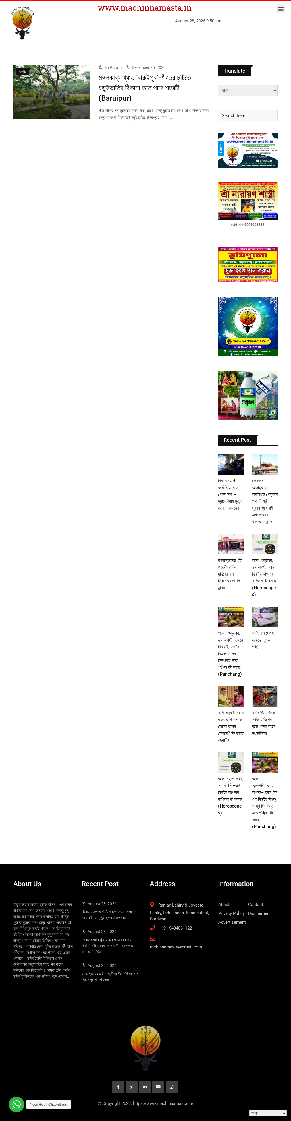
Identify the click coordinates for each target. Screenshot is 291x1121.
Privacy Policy (231, 913)
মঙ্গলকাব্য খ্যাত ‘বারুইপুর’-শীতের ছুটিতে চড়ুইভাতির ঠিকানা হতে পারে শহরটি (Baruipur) (145, 88)
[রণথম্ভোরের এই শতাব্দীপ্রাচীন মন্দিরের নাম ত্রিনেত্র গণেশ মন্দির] (231, 544)
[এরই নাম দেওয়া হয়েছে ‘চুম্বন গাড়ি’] (265, 617)
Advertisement (232, 922)
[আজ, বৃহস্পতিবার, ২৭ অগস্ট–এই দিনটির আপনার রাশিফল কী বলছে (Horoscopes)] (231, 762)
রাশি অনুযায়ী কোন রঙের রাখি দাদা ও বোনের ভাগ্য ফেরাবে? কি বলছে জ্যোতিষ (231, 726)
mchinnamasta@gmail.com (176, 947)
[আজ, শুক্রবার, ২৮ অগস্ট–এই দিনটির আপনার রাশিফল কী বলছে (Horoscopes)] (265, 544)
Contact (255, 904)
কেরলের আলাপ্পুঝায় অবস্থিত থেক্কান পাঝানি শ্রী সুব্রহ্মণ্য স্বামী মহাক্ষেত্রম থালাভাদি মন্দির (265, 501)
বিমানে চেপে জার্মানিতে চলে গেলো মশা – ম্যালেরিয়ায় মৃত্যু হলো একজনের (230, 494)
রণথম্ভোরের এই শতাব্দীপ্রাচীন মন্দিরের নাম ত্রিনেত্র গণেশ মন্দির (230, 574)
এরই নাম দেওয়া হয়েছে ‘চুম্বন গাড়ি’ (263, 640)
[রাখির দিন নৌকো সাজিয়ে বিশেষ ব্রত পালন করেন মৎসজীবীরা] (265, 696)
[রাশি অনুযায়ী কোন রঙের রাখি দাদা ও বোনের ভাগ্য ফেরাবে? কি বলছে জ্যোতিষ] (231, 696)
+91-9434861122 (176, 928)
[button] (280, 8)
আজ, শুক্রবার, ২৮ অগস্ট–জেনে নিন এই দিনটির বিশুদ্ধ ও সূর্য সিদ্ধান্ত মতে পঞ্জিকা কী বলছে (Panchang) (230, 653)
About (224, 904)
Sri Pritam (113, 67)
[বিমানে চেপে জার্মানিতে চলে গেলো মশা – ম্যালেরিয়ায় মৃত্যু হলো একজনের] (231, 464)
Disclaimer (258, 913)
